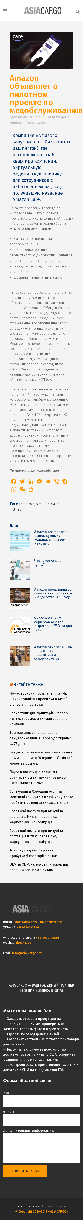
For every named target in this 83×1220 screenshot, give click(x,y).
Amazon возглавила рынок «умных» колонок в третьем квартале (50, 537)
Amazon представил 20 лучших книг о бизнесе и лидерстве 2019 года (53, 593)
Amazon (27, 504)
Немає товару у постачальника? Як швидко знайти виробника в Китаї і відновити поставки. (39, 699)
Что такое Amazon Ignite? (48, 563)
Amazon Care (47, 504)
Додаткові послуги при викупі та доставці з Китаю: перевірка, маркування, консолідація (36, 816)
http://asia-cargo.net (55, 1206)
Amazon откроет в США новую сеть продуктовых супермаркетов (53, 653)
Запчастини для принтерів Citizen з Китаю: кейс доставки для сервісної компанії (39, 718)
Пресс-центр (36, 123)
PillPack (16, 509)
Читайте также (28, 684)
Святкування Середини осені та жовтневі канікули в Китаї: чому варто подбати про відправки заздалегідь (41, 797)
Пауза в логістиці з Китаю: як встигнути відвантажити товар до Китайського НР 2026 (38, 777)
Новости (17, 123)
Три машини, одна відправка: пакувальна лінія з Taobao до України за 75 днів (40, 738)
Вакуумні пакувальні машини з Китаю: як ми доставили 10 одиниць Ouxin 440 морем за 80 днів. (41, 757)
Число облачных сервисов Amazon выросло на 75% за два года (53, 624)
